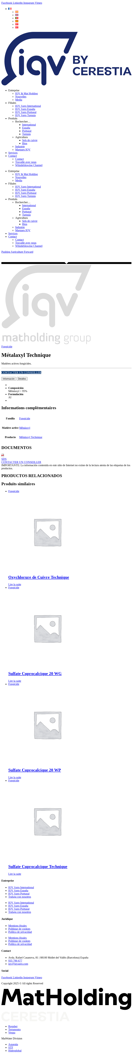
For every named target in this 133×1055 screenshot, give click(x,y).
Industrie (20, 146)
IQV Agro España (25, 109)
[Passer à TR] (16, 24)
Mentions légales (17, 925)
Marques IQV (22, 149)
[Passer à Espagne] (16, 21)
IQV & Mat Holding (26, 93)
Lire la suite (14, 584)
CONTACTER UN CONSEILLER (21, 372)
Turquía (26, 134)
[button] (9, 8)
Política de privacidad (20, 931)
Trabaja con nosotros (19, 896)
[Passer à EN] (16, 15)
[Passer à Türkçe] (16, 27)
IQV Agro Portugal (25, 112)
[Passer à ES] (16, 11)
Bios (24, 143)
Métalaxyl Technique (30, 437)
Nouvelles (20, 96)
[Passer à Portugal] (16, 18)
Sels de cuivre (29, 140)
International (29, 124)
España (26, 127)
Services (12, 152)
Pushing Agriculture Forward (17, 251)
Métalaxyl (24, 427)
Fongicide (6, 346)
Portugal (26, 130)
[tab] (8, 379)
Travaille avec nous (25, 162)
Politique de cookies (19, 928)
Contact (12, 155)
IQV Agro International (28, 105)
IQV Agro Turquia (25, 115)
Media (18, 99)
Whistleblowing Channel (28, 165)
